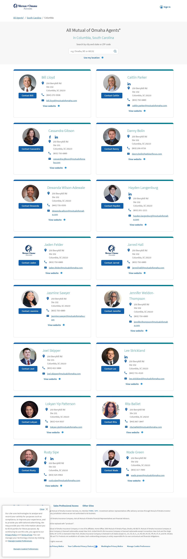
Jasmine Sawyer (58, 292)
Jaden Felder (53, 244)
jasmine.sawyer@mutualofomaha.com (68, 318)
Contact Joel (28, 368)
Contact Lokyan (29, 421)
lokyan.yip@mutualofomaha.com (66, 427)
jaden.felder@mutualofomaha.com (66, 267)
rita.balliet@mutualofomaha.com (146, 427)
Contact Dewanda (30, 205)
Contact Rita (110, 421)
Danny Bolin (136, 130)
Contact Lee (110, 368)
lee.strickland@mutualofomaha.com (146, 378)
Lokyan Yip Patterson (60, 403)
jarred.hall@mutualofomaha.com (148, 267)
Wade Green (135, 452)
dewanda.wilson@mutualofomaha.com (68, 212)
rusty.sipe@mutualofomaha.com (64, 480)
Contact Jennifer (112, 311)
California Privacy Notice (54, 546)
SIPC (96, 511)
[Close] (44, 508)
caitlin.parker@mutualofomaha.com (149, 105)
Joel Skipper (51, 350)
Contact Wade (111, 470)
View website (49, 105)
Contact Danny (111, 148)
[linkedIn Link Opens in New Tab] (129, 83)
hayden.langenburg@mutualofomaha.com (150, 217)
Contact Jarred (111, 262)
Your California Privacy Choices (80, 546)
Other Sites (88, 505)
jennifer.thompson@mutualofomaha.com (151, 323)
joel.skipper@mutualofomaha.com (64, 373)
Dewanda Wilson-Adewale (66, 187)
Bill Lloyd (48, 77)
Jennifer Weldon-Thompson (141, 295)
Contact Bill (27, 95)
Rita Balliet (133, 403)
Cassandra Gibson (61, 130)
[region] (26, 531)
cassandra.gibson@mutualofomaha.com (69, 160)
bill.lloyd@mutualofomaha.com (61, 100)
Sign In (165, 6)
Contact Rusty (29, 470)
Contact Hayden (112, 205)
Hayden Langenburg (143, 187)
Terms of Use (26, 534)
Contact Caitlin (111, 95)
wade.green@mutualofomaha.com (147, 475)
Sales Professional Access (65, 505)
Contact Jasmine (30, 311)
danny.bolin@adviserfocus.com (147, 153)
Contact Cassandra (31, 148)
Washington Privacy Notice (112, 546)
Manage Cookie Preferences (138, 546)
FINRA (91, 511)
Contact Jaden (29, 262)
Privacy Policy (11, 534)
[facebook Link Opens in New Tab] (50, 137)
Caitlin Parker (137, 77)
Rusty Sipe (51, 452)
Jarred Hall (135, 244)
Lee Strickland (134, 350)
